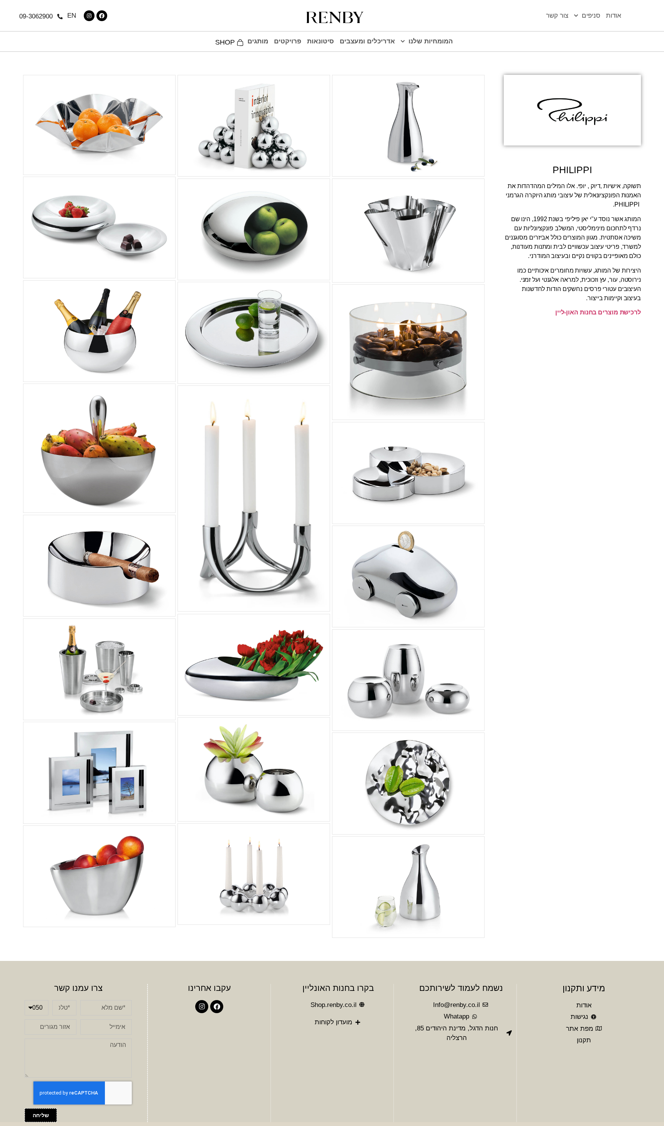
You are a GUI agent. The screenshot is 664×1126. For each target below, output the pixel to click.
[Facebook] (101, 15)
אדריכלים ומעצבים (367, 41)
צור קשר (557, 15)
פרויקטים (287, 41)
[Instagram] (89, 15)
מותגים (257, 41)
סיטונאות (320, 41)
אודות (613, 15)
